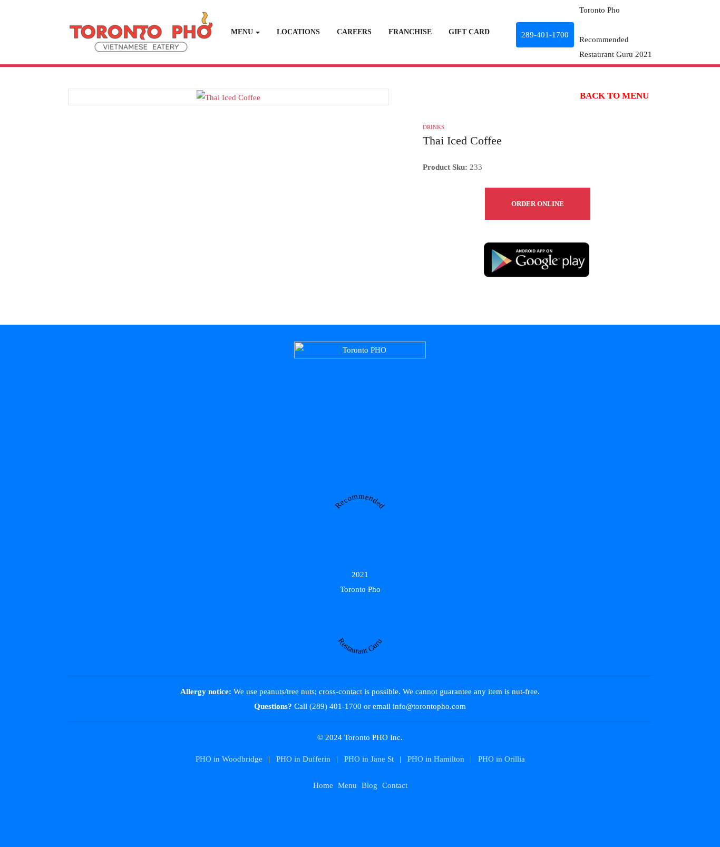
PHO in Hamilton (435, 759)
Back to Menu (613, 96)
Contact (394, 786)
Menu (347, 786)
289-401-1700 (545, 35)
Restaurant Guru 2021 (615, 54)
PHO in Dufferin (303, 759)
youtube (345, 814)
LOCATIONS (298, 32)
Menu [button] (242, 32)
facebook (360, 814)
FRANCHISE (410, 32)
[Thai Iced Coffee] (228, 96)
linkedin (329, 814)
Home (323, 786)
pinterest (375, 814)
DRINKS (433, 127)
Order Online (537, 204)
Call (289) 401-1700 (328, 706)
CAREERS (354, 32)
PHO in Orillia (501, 759)
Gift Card (469, 32)
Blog (369, 786)
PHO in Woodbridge (229, 759)
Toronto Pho (599, 10)
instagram (390, 814)
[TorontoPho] (140, 30)
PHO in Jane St (369, 759)
